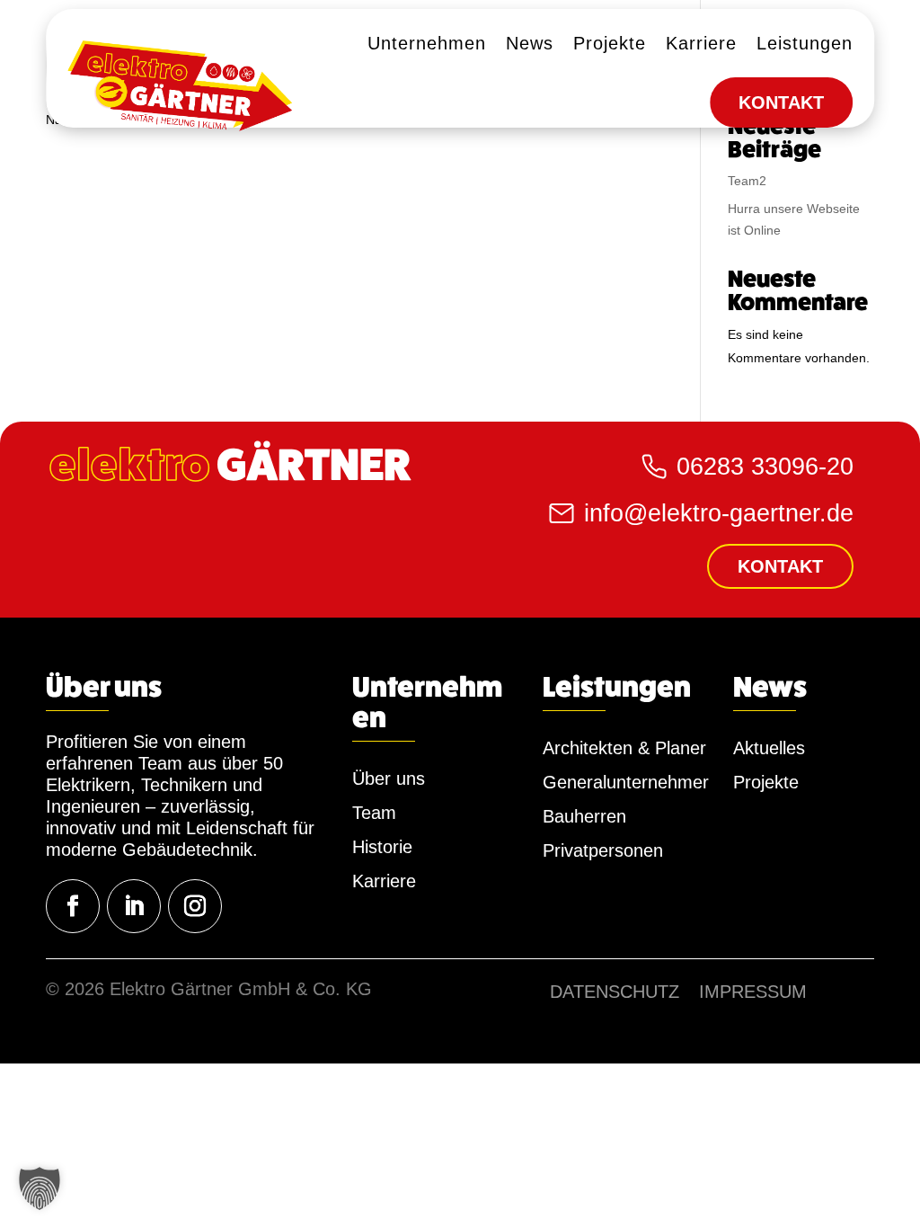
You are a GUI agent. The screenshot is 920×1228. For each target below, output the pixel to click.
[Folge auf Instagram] (195, 906)
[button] (39, 1188)
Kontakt (780, 566)
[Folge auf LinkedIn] (134, 906)
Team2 (747, 181)
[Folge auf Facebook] (73, 906)
